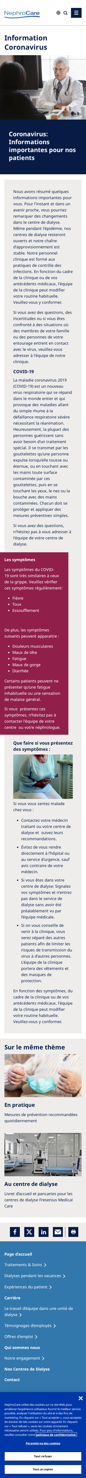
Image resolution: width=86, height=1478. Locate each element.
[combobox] (29, 30)
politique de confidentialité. (56, 1435)
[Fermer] (81, 1398)
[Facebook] (15, 1232)
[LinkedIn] (44, 1232)
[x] (29, 1232)
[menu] (76, 13)
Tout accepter (43, 1469)
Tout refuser (43, 1456)
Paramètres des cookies (43, 1443)
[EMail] (58, 1232)
